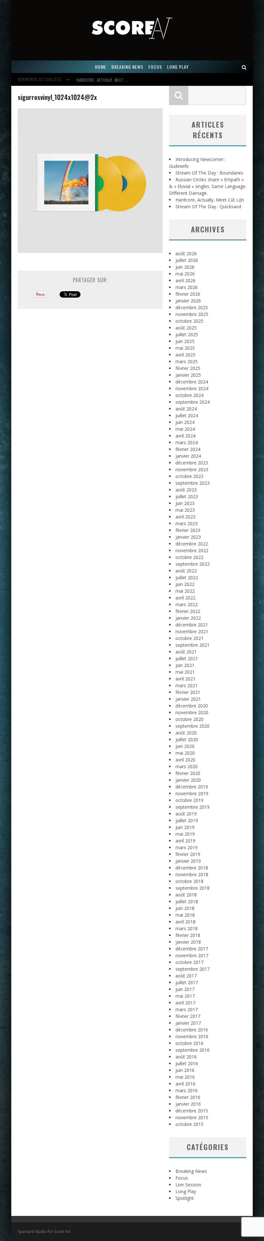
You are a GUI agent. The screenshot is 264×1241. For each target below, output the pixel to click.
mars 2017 (186, 1009)
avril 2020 (185, 760)
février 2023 (187, 530)
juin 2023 (184, 503)
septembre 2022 (192, 564)
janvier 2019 (188, 861)
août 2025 (186, 328)
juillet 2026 (186, 260)
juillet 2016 (186, 1063)
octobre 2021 (189, 638)
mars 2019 (186, 847)
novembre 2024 (191, 388)
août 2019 (186, 814)
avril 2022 (185, 598)
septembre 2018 (192, 888)
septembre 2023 (192, 483)
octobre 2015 (189, 1124)
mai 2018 (185, 915)
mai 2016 (185, 1077)
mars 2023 (186, 523)
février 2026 (187, 294)
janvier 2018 (188, 942)
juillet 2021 (186, 658)
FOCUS (155, 66)
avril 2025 (185, 355)
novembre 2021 (191, 631)
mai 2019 (185, 834)
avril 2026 (185, 280)
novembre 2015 (191, 1117)
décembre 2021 (191, 625)
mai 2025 (185, 348)
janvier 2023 (188, 537)
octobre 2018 (189, 881)
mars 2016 (186, 1090)
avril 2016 (185, 1084)
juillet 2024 (186, 415)
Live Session (188, 1185)
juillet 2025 (186, 334)
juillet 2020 (186, 739)
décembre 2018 (191, 868)
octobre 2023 (189, 476)
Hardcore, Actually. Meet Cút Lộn (108, 80)
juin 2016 (184, 1070)
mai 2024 (185, 429)
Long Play (185, 1191)
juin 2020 (184, 746)
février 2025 (187, 368)
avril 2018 (185, 922)
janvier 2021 (188, 699)
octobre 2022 (189, 557)
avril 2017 (185, 1003)
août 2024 (186, 409)
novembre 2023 (191, 469)
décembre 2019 (191, 787)
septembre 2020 (192, 726)
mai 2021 (185, 672)
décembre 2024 (191, 382)
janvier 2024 (188, 456)
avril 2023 (185, 517)
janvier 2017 (188, 1023)
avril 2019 (185, 841)
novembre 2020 (191, 712)
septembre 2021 (192, 645)
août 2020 (186, 733)
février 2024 (187, 449)
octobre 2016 (189, 1043)
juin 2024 (184, 422)
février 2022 (187, 611)
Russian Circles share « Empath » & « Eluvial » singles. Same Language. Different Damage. (207, 186)
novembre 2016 (191, 1036)
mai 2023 (185, 510)
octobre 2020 (189, 719)
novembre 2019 (191, 793)
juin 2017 (184, 989)
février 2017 (187, 1016)
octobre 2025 (189, 321)
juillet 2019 (186, 820)
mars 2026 (186, 287)
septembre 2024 (192, 402)
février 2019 (187, 854)
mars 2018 (186, 928)
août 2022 (186, 571)
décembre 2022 (191, 544)
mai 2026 (185, 274)
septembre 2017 (192, 969)
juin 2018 (184, 908)
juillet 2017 (186, 982)
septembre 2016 (192, 1050)
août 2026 (186, 253)
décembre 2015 (191, 1111)
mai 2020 (185, 753)
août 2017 (186, 976)
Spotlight (184, 1198)
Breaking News (191, 1171)
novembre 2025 (191, 314)
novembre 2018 (191, 874)
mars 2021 (186, 685)
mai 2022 (185, 591)
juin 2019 (184, 827)
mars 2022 (186, 604)
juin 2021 (184, 665)
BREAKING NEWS (127, 66)
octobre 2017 (189, 962)
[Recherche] (244, 66)
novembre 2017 (191, 955)
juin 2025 (184, 341)
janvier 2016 (188, 1104)
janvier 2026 (188, 301)
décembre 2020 (191, 706)
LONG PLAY (178, 66)
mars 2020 (186, 766)
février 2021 (187, 692)
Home (100, 66)
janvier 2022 (188, 618)
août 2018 (186, 895)
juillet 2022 (186, 577)
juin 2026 (184, 267)
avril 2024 (185, 436)
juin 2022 (184, 584)
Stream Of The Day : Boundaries (209, 173)
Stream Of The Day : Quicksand (208, 206)
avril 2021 (185, 679)
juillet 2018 (186, 901)
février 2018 (187, 935)
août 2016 (186, 1057)
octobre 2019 (189, 800)
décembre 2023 (191, 463)
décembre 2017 (191, 949)
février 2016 (187, 1097)
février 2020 (187, 773)
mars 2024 (186, 442)
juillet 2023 (186, 496)
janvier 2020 (188, 780)
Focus (181, 1178)
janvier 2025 (188, 375)
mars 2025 (186, 361)
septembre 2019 (192, 807)
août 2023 (186, 490)
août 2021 (186, 652)
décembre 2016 (191, 1030)
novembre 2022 (191, 550)
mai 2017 (185, 996)
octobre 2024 (189, 395)
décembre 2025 (191, 307)
